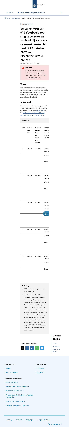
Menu (11, 13)
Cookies (19, 420)
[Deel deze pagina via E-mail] (42, 348)
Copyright (29, 420)
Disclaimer (40, 368)
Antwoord (56, 346)
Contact (8, 368)
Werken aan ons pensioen (15, 401)
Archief (39, 372)
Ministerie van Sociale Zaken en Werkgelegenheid (19, 396)
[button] (26, 24)
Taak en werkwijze (12, 372)
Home (8, 18)
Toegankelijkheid (43, 420)
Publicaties (15, 18)
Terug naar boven (56, 350)
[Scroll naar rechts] (46, 213)
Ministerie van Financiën (14, 391)
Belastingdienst (11, 382)
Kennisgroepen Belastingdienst (16, 386)
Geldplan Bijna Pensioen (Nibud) (17, 406)
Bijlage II (39, 110)
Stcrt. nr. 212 (38, 115)
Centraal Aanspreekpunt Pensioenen (32, 13)
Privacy (9, 420)
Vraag (55, 343)
